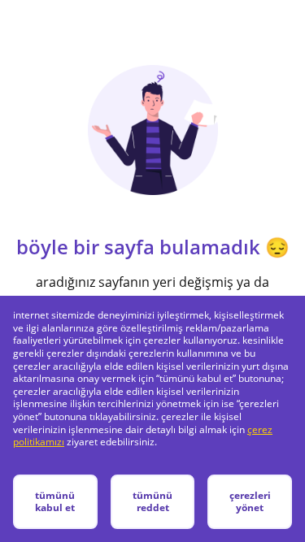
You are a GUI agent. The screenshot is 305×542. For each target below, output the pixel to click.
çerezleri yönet (250, 501)
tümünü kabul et (55, 501)
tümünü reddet (152, 501)
